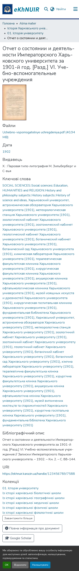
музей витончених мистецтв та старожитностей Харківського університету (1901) (34, 406)
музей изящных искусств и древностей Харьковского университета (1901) (38, 298)
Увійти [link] (61, 9)
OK (7, 565)
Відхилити (20, 565)
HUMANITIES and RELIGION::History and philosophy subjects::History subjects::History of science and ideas (36, 195)
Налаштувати (40, 565)
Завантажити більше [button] (18, 518)
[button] (21, 9)
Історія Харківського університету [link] (27, 28)
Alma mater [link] (27, 23)
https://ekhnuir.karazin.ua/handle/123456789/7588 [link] (38, 474)
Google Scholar (20, 538)
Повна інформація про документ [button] (34, 528)
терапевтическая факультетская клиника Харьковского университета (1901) (32, 264)
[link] (39, 135)
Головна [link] (8, 23)
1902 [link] (6, 151)
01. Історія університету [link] (25, 33)
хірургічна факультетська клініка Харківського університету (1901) (37, 381)
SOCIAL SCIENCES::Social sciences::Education (34, 185)
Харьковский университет (48, 200)
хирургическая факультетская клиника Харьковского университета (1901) (31, 273)
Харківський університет (55, 317)
